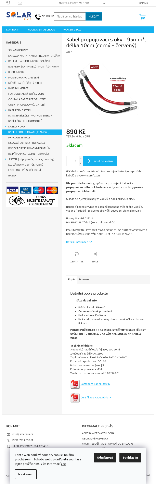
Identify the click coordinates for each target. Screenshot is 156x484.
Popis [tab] (71, 279)
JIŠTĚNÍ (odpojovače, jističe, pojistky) (31, 159)
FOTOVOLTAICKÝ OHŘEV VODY (26, 94)
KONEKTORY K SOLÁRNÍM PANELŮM (29, 148)
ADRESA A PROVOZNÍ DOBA (74, 3)
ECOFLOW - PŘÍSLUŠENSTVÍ (24, 170)
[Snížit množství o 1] (81, 163)
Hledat (94, 16)
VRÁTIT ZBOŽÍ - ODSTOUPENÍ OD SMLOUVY (107, 444)
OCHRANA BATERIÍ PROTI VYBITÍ (27, 99)
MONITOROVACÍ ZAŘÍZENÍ (23, 78)
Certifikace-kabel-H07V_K (95, 398)
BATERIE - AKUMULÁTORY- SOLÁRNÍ (29, 61)
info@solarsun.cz (22, 434)
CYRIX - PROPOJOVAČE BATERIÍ (26, 105)
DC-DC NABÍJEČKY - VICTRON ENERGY (30, 116)
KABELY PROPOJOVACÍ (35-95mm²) (28, 132)
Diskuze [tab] (84, 279)
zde (63, 464)
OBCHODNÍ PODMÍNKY (95, 439)
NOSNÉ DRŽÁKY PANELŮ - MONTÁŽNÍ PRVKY (34, 67)
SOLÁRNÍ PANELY (18, 50)
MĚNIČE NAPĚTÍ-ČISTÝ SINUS (25, 83)
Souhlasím (130, 457)
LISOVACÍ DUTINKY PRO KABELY (26, 143)
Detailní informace (77, 242)
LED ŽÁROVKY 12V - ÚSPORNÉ (25, 165)
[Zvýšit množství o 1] (81, 158)
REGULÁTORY (16, 72)
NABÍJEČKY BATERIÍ (19, 110)
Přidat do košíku (102, 161)
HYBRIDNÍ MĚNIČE (18, 88)
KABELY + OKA (16, 127)
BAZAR (12, 176)
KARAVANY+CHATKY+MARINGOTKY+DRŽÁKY (34, 56)
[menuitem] (13, 29)
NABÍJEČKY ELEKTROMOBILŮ (25, 121)
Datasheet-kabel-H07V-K (95, 384)
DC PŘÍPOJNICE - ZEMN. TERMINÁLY (28, 154)
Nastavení (25, 474)
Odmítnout (105, 457)
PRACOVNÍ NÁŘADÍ (19, 138)
